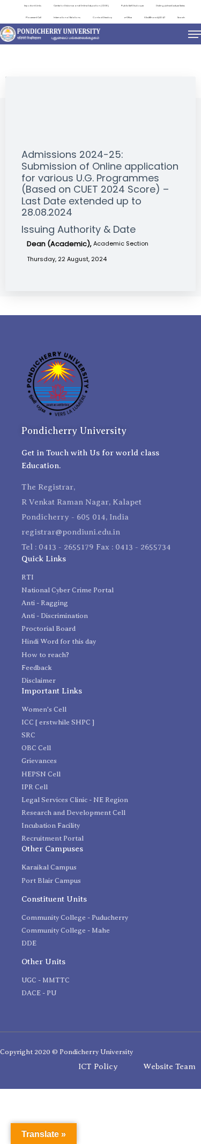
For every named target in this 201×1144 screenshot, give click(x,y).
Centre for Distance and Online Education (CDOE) (81, 5)
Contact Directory (102, 17)
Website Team (169, 1066)
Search (181, 17)
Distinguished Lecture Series (170, 5)
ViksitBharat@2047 (154, 17)
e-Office (128, 17)
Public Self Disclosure (132, 5)
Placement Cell (33, 17)
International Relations (67, 17)
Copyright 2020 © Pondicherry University (66, 1052)
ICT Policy (98, 1066)
